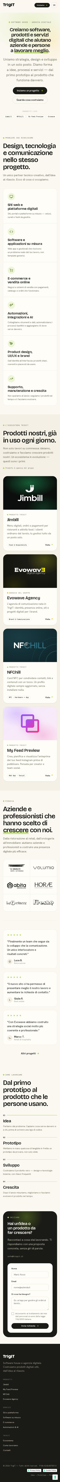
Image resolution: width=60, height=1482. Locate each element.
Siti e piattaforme (11, 1412)
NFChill (6, 1394)
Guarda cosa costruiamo (30, 99)
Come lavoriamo (10, 1445)
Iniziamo (42, 5)
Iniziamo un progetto (30, 90)
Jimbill (6, 1384)
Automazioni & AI (10, 1427)
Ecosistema (8, 1440)
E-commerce (8, 1422)
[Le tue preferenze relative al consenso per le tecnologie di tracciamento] (55, 1477)
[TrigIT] (9, 5)
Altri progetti (30, 1053)
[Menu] (54, 5)
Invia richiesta (30, 1325)
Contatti (6, 1450)
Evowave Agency (10, 1399)
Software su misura (12, 1417)
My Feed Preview (10, 1389)
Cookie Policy (51, 1470)
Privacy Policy (35, 1470)
